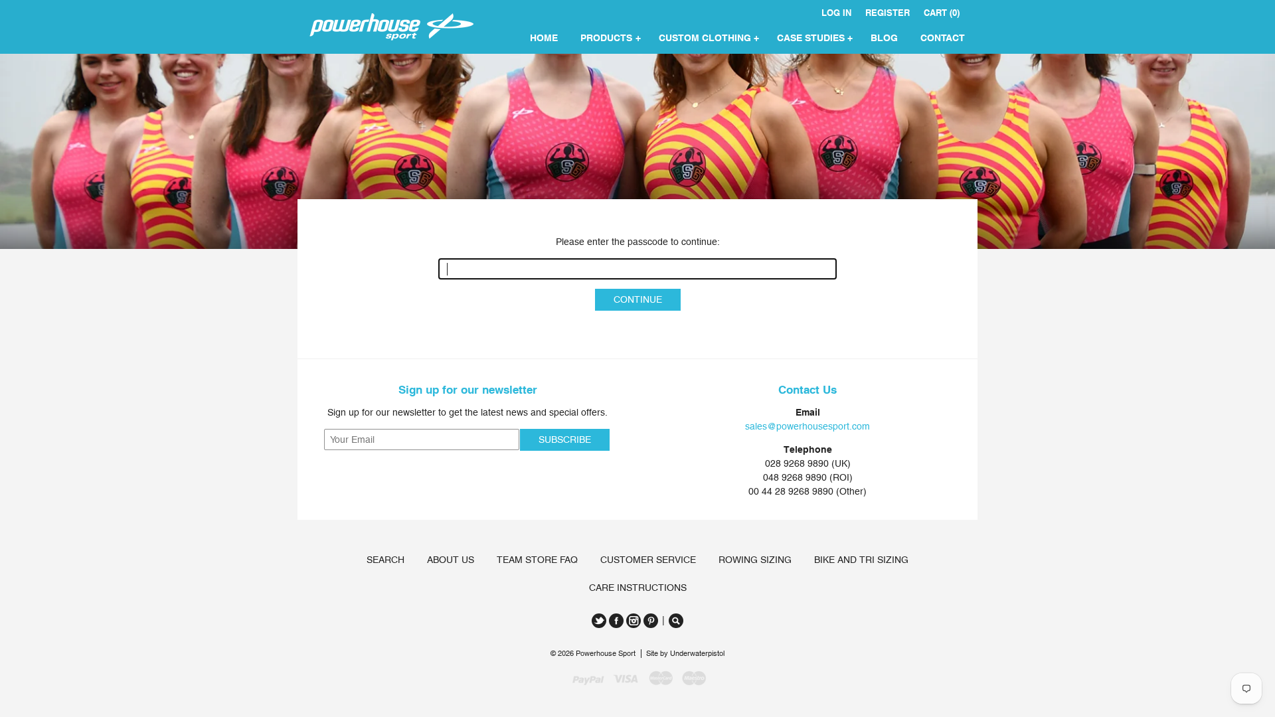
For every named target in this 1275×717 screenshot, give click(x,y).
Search (385, 559)
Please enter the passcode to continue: (638, 241)
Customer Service (648, 559)
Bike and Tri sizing (861, 559)
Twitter (599, 620)
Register (887, 13)
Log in (836, 13)
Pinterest (650, 620)
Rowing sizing (755, 559)
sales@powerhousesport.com (807, 426)
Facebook (616, 620)
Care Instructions (638, 587)
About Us (450, 559)
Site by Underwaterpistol (685, 653)
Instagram (633, 620)
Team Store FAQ (537, 559)
